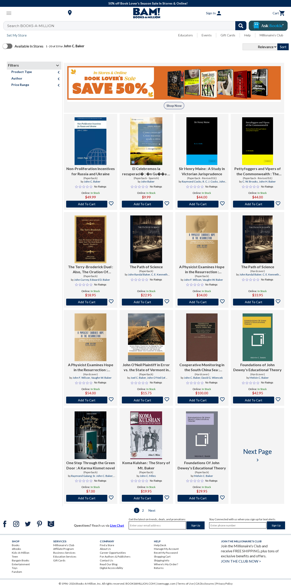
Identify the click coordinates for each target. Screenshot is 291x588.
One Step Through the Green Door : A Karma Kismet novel (90, 465)
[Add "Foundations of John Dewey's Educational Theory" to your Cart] (257, 400)
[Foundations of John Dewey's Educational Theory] (257, 337)
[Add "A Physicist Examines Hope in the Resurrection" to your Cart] (202, 302)
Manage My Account (166, 548)
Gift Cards (228, 35)
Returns (159, 568)
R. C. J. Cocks (210, 181)
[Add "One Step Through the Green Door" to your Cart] (90, 498)
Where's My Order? (166, 564)
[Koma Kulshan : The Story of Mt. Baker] (146, 435)
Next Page (257, 455)
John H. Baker (267, 181)
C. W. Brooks (250, 181)
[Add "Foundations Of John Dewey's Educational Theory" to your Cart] (202, 498)
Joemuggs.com (166, 583)
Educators (185, 35)
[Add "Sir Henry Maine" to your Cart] (202, 204)
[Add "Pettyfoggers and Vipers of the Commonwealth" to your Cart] (257, 204)
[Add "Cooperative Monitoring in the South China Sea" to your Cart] (202, 400)
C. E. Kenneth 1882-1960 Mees (152, 276)
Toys (15, 568)
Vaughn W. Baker (213, 279)
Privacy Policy (224, 583)
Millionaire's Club (271, 35)
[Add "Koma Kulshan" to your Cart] (146, 498)
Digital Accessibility (111, 568)
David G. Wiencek (212, 377)
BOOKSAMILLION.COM (140, 583)
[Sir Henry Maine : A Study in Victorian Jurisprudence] (201, 141)
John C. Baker (92, 181)
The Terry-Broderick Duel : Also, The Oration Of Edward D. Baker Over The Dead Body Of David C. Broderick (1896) (90, 270)
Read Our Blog (108, 564)
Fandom (17, 571)
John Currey (81, 279)
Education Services (64, 556)
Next (152, 510)
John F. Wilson (192, 279)
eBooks (16, 548)
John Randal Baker (139, 274)
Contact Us (106, 560)
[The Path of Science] (146, 239)
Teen (15, 556)
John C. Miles (148, 476)
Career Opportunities (113, 552)
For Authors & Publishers (115, 556)
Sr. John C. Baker (103, 476)
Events (207, 35)
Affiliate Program (63, 548)
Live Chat (117, 525)
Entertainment (21, 564)
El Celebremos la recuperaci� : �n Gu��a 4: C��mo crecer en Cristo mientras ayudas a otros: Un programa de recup (146, 171)
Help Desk (160, 545)
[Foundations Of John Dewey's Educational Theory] (202, 435)
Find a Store (107, 545)
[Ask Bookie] (268, 26)
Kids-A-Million (20, 552)
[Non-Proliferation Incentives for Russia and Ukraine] (90, 141)
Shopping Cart (162, 556)
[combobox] (128, 25)
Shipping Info (161, 560)
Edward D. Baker (100, 279)
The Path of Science (146, 267)
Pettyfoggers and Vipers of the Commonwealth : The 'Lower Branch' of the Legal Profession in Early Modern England (257, 171)
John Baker (148, 181)
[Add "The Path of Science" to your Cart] (146, 302)
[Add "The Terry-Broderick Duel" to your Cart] (90, 302)
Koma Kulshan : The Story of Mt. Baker (146, 465)
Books (16, 545)
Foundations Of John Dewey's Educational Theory (202, 465)
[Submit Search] (240, 25)
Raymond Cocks (191, 181)
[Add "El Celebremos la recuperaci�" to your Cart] (146, 204)
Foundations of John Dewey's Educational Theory (257, 367)
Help (247, 35)
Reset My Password (166, 552)
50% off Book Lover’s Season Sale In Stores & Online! (148, 3)
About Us (105, 548)
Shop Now (174, 106)
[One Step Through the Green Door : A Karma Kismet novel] (90, 435)
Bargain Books (20, 560)
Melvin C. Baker (259, 377)
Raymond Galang (81, 476)
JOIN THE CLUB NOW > (241, 561)
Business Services (64, 552)
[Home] (145, 13)
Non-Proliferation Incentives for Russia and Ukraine (90, 171)
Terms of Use (185, 583)
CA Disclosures (205, 583)
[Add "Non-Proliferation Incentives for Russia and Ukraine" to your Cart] (90, 204)
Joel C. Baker (138, 377)
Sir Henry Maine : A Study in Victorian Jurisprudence (202, 171)
